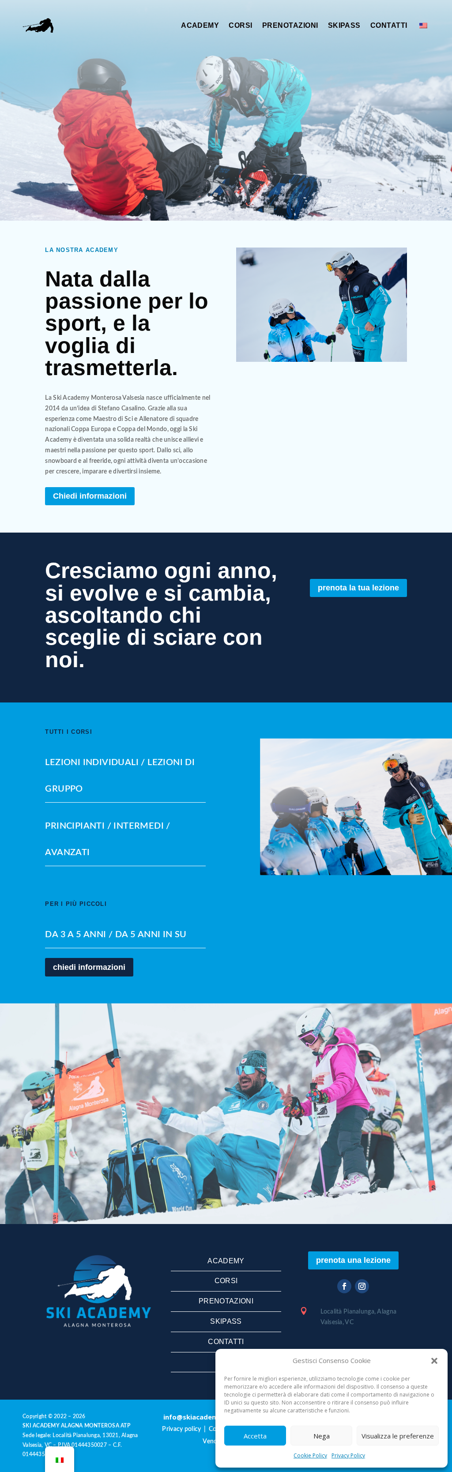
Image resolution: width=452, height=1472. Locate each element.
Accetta (255, 1435)
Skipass (344, 25)
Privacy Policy (348, 1455)
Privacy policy (181, 1429)
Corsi (240, 25)
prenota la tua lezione (358, 587)
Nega (321, 1435)
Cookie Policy (310, 1455)
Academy (200, 25)
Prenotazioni (290, 25)
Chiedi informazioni (90, 496)
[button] (434, 1360)
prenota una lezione (353, 1260)
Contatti (388, 25)
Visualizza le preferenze (398, 1435)
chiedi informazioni (89, 967)
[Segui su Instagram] (362, 1286)
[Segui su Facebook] (344, 1286)
